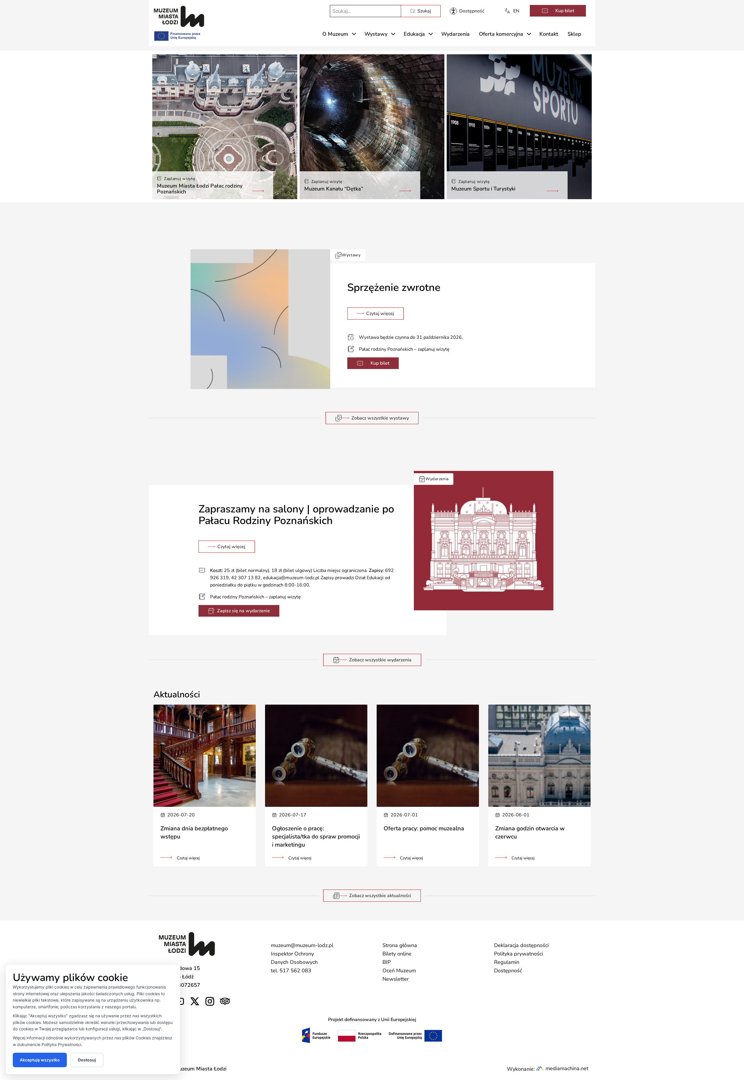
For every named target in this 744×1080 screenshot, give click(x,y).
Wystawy (375, 33)
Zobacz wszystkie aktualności (380, 895)
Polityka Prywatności (61, 1044)
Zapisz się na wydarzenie (243, 611)
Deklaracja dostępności (521, 945)
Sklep (574, 33)
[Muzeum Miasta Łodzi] (179, 16)
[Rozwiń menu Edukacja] (430, 33)
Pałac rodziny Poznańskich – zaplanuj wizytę (404, 349)
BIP (386, 962)
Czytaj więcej (380, 313)
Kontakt (548, 33)
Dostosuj (87, 1059)
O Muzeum (335, 33)
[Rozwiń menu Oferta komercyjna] (528, 33)
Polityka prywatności (518, 953)
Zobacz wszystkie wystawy (380, 418)
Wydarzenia (455, 33)
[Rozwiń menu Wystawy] (393, 33)
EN (516, 11)
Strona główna (399, 945)
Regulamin (506, 962)
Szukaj (424, 11)
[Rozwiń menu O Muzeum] (353, 33)
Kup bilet (564, 11)
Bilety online (397, 953)
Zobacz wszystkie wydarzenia (380, 660)
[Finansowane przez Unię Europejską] (176, 35)
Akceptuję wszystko (40, 1059)
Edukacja (414, 33)
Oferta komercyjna (501, 33)
